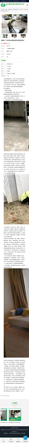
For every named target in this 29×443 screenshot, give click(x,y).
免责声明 (15, 433)
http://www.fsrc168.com (5, 395)
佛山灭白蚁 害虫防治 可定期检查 (21, 422)
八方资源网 (10, 433)
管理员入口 (19, 433)
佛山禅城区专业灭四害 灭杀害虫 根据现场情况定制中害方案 (13, 422)
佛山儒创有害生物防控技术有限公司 (22, 429)
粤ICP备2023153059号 (12, 429)
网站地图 (23, 433)
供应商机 (10, 9)
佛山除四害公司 (15, 9)
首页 (6, 9)
